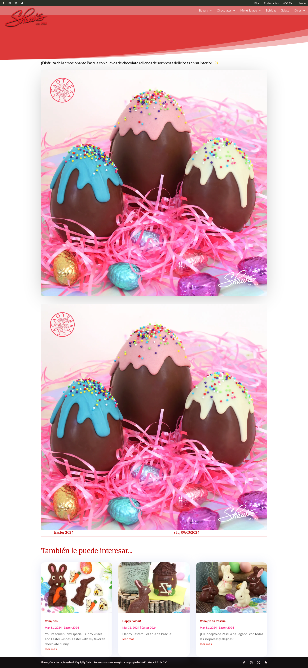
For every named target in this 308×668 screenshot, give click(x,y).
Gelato (285, 10)
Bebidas (271, 10)
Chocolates (224, 10)
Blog (256, 3)
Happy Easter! (131, 621)
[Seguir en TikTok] (22, 3)
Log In (302, 3)
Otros (298, 10)
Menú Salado (248, 10)
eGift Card (288, 3)
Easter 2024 (64, 532)
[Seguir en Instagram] (10, 3)
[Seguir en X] (16, 3)
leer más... (52, 649)
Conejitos (51, 621)
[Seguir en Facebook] (3, 3)
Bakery (203, 10)
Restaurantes (271, 3)
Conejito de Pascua (213, 621)
